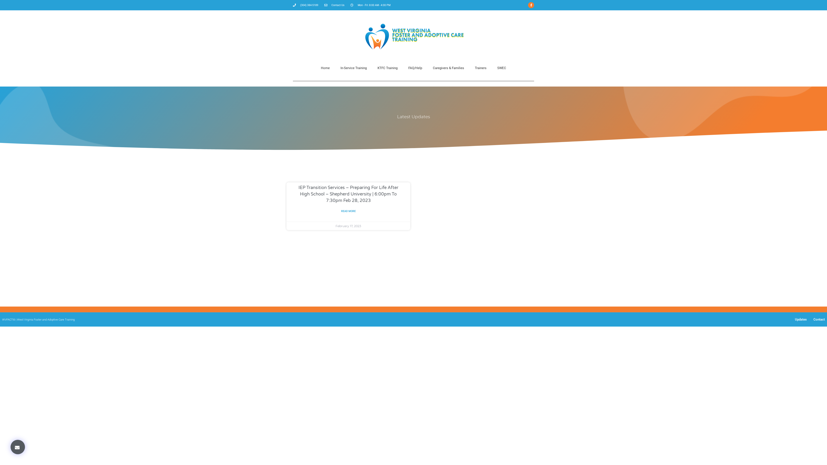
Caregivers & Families (448, 68)
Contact (819, 319)
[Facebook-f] (531, 5)
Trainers (481, 68)
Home (325, 68)
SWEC (501, 68)
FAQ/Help (415, 68)
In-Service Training (353, 68)
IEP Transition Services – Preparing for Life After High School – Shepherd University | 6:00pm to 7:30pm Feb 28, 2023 (348, 194)
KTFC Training (388, 68)
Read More (348, 211)
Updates (801, 319)
